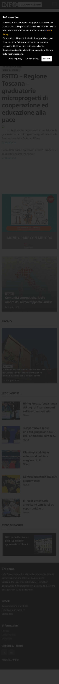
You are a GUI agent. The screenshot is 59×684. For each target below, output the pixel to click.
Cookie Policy (32, 58)
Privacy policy (15, 58)
